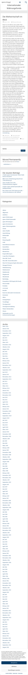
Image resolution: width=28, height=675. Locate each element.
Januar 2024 (6, 363)
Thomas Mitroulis (17, 22)
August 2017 (6, 484)
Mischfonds (6, 276)
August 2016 (6, 509)
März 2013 (5, 603)
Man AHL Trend (7, 258)
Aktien (4, 210)
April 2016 (5, 519)
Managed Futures (7, 265)
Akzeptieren (14, 662)
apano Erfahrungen (8, 217)
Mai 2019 (5, 443)
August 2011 (6, 647)
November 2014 (7, 558)
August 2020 (6, 418)
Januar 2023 (6, 374)
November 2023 (7, 365)
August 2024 (6, 349)
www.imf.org (6, 133)
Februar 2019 (6, 448)
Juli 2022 (5, 381)
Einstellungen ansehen (14, 670)
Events (4, 237)
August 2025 (6, 335)
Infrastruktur (6, 249)
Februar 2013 (6, 606)
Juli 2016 (5, 512)
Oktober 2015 (6, 532)
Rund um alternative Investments (11, 292)
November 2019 (7, 436)
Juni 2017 (5, 486)
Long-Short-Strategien (8, 256)
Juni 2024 (5, 354)
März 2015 (5, 548)
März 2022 (5, 386)
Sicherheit (5, 295)
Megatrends (6, 274)
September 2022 (7, 379)
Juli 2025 (5, 337)
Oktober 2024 (6, 347)
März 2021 (5, 404)
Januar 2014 (6, 580)
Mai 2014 (5, 571)
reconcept (5, 288)
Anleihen (5, 214)
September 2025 (7, 333)
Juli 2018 (5, 464)
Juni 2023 (5, 372)
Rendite (5, 290)
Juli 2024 (5, 351)
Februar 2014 (6, 578)
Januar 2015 (6, 553)
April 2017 (5, 491)
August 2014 (6, 564)
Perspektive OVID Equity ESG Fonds (12, 281)
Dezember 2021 (7, 392)
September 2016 (7, 507)
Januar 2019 (6, 450)
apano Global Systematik (9, 219)
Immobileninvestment (9, 244)
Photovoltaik (6, 283)
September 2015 (7, 535)
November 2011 (7, 640)
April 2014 (5, 574)
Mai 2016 (5, 516)
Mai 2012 (5, 626)
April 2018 (5, 468)
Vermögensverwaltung (9, 306)
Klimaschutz (6, 251)
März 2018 (5, 470)
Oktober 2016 (6, 505)
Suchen (5, 148)
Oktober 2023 (6, 367)
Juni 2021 (5, 397)
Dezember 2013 (7, 583)
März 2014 (5, 576)
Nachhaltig (5, 279)
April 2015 (5, 546)
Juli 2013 (5, 594)
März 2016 (5, 521)
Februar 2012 (6, 633)
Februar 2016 (6, 523)
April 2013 (5, 601)
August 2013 (6, 592)
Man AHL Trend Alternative (10, 260)
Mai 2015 (5, 544)
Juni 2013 (5, 597)
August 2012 (6, 619)
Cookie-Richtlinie (9, 673)
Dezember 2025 (7, 331)
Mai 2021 (5, 399)
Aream (4, 228)
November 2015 (7, 530)
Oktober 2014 (6, 560)
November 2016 (7, 503)
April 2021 (5, 402)
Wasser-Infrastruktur (8, 308)
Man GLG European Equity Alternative (13, 263)
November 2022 (7, 376)
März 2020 (5, 429)
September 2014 (7, 562)
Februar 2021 (6, 406)
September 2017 (7, 482)
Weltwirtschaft (14, 138)
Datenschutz (15, 673)
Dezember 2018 (7, 452)
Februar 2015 (6, 551)
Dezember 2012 (7, 610)
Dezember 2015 (7, 528)
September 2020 (7, 415)
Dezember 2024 (7, 344)
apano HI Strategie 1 (8, 221)
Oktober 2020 (6, 413)
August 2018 (6, 461)
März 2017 (5, 493)
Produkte (5, 286)
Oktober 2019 (6, 438)
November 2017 (7, 477)
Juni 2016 (5, 514)
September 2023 (7, 370)
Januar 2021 (6, 409)
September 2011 (7, 645)
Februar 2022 (6, 388)
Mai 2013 (5, 599)
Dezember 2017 (7, 475)
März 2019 (5, 445)
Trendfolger (6, 302)
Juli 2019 (5, 441)
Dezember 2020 (7, 411)
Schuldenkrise (16, 137)
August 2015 (6, 537)
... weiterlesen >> (7, 164)
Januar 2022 (6, 390)
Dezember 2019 (7, 434)
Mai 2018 (5, 466)
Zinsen (4, 311)
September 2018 (7, 459)
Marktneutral (6, 270)
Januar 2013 (6, 608)
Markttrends (6, 272)
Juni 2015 (5, 542)
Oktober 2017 (6, 480)
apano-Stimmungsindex (9, 226)
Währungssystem (7, 138)
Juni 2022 (5, 383)
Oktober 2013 (6, 587)
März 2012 (5, 631)
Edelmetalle (6, 235)
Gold (4, 242)
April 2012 (5, 629)
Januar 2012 (6, 635)
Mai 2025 (5, 340)
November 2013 (7, 585)
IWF (11, 137)
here (18, 161)
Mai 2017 (5, 489)
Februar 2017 (6, 496)
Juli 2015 (5, 539)
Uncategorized (6, 304)
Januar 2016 (6, 525)
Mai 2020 (5, 425)
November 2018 (7, 454)
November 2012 (7, 613)
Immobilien (6, 247)
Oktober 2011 (6, 642)
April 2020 (5, 427)
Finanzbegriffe (6, 240)
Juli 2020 (5, 420)
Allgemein (6, 135)
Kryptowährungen (7, 253)
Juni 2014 (5, 569)
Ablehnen (14, 666)
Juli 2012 (5, 622)
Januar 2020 (6, 431)
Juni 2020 (5, 422)
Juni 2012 (5, 624)
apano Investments (8, 224)
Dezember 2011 (7, 638)
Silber (4, 297)
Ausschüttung (6, 233)
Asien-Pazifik (6, 231)
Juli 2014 (5, 567)
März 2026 (5, 326)
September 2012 (7, 617)
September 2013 (7, 590)
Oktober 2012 (6, 615)
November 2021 (7, 395)
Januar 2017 (6, 498)
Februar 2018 (6, 473)
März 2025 (5, 342)
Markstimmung (7, 267)
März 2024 (5, 358)
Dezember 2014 (7, 555)
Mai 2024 (5, 356)
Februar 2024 (6, 360)
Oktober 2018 (6, 457)
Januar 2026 (6, 328)
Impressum (20, 673)
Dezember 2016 (7, 500)
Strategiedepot (6, 299)
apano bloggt (6, 2)
